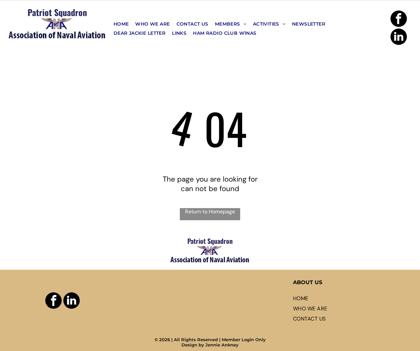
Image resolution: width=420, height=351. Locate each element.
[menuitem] (121, 24)
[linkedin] (398, 38)
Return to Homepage (210, 211)
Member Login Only (244, 339)
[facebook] (398, 19)
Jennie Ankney (222, 344)
